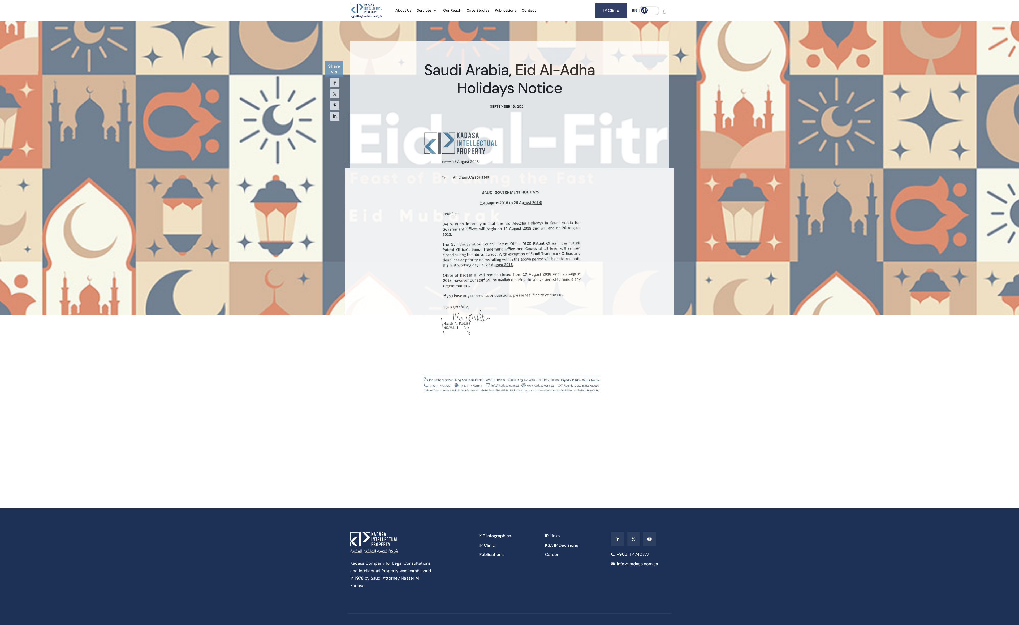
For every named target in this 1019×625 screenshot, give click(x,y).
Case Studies (478, 10)
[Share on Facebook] (334, 82)
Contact (529, 10)
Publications (505, 10)
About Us (403, 10)
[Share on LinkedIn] (334, 116)
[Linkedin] (617, 539)
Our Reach (452, 10)
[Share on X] (334, 93)
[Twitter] (633, 539)
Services (424, 10)
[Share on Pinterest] (334, 105)
